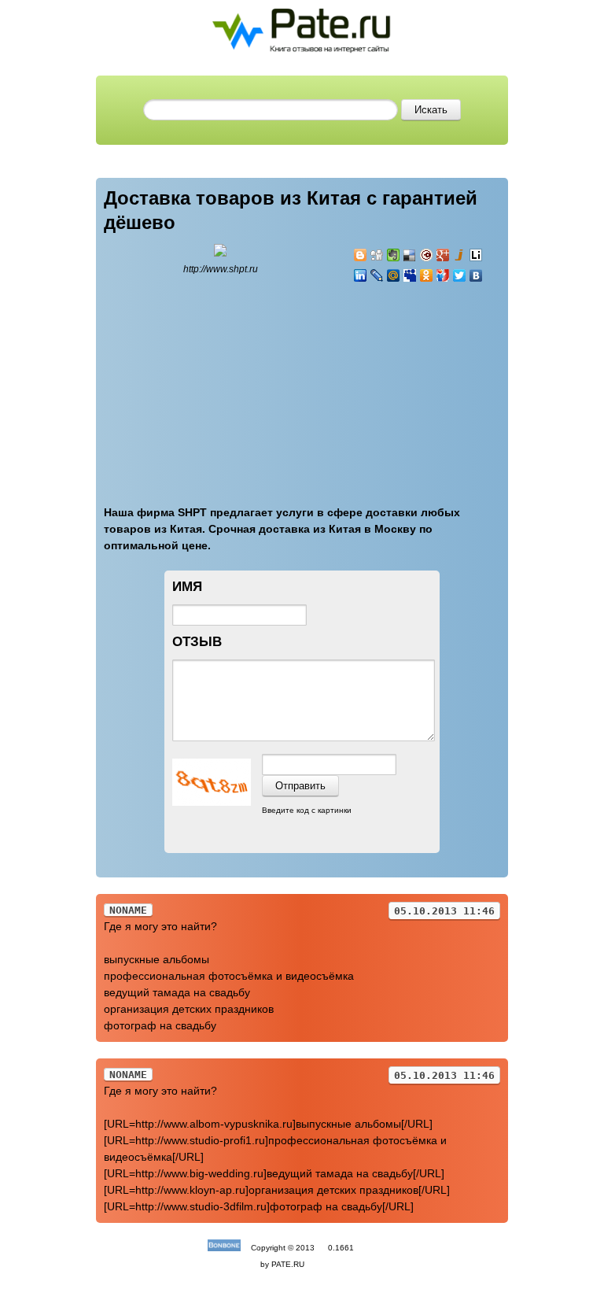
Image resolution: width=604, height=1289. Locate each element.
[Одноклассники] (426, 275)
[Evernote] (393, 255)
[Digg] (377, 255)
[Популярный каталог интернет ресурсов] (224, 1247)
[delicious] (410, 255)
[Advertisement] (447, 384)
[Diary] (426, 255)
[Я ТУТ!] (443, 275)
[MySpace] (410, 275)
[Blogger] (360, 255)
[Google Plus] (443, 255)
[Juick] (459, 255)
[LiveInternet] (476, 255)
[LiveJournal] (377, 275)
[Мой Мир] (393, 275)
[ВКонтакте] (476, 275)
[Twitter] (459, 275)
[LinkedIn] (360, 275)
